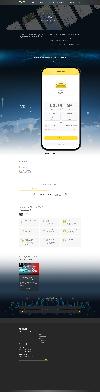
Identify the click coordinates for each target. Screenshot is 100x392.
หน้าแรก (33, 2)
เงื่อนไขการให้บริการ (42, 338)
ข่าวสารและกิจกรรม (71, 2)
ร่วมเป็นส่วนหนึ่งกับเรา (42, 336)
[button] (62, 109)
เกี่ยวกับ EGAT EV (51, 2)
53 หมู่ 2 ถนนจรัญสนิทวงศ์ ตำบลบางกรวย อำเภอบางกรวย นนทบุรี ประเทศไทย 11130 (24, 336)
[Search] (58, 302)
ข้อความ (57, 343)
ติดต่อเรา (79, 2)
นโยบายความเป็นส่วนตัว (43, 340)
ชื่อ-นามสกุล (58, 332)
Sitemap (60, 391)
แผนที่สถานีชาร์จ (60, 2)
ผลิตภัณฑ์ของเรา (41, 2)
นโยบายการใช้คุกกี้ (42, 342)
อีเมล (57, 337)
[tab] (34, 189)
